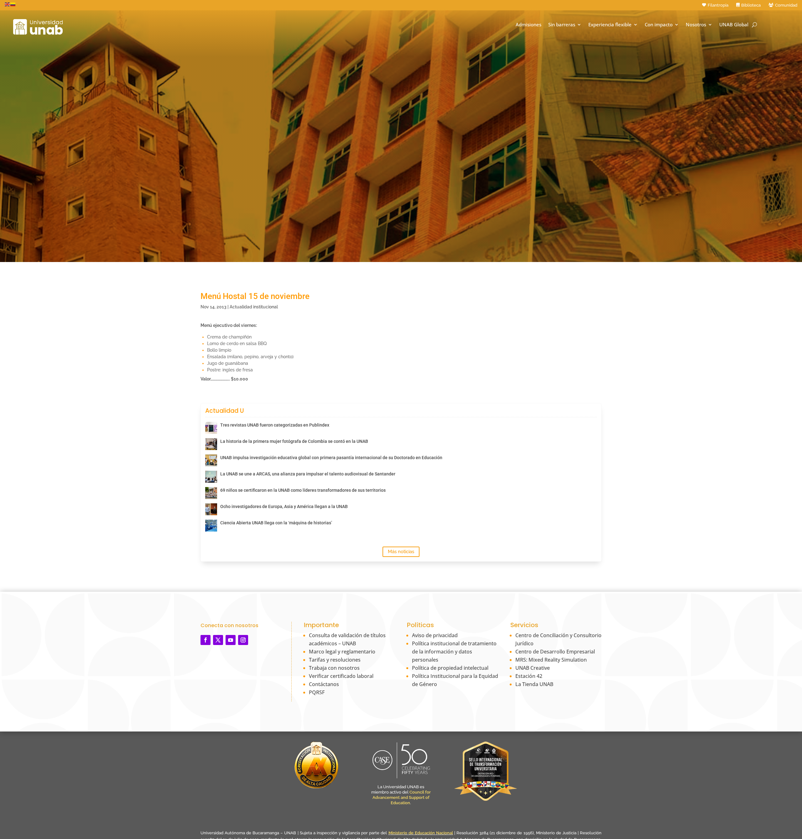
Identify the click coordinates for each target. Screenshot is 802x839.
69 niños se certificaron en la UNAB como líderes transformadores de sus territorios (303, 490)
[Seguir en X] (218, 640)
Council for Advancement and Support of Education (401, 797)
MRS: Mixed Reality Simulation (551, 659)
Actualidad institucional (254, 306)
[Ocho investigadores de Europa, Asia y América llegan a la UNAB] (211, 509)
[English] (7, 4)
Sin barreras (561, 25)
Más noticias (401, 551)
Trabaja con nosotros (334, 667)
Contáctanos (324, 684)
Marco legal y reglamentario (342, 651)
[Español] (13, 4)
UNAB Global (733, 25)
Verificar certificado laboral (341, 676)
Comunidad (786, 5)
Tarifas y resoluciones (335, 659)
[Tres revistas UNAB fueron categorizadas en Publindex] (211, 428)
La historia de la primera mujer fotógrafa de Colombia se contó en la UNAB (294, 441)
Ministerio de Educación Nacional (420, 833)
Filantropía (718, 5)
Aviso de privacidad (435, 635)
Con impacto (659, 25)
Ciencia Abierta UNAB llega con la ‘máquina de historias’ (276, 522)
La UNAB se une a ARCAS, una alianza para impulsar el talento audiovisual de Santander (307, 473)
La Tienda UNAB (534, 684)
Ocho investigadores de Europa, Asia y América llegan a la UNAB (284, 506)
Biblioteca (751, 5)
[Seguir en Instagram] (243, 640)
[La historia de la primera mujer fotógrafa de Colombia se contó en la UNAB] (211, 444)
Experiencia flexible (610, 25)
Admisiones (528, 25)
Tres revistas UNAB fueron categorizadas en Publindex (274, 424)
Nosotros (696, 25)
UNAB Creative (532, 667)
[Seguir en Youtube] (231, 640)
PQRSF (317, 692)
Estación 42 (528, 676)
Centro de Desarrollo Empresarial (555, 651)
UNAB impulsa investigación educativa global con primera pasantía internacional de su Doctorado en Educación (331, 457)
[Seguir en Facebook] (205, 640)
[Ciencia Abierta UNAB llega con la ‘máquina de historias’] (211, 526)
